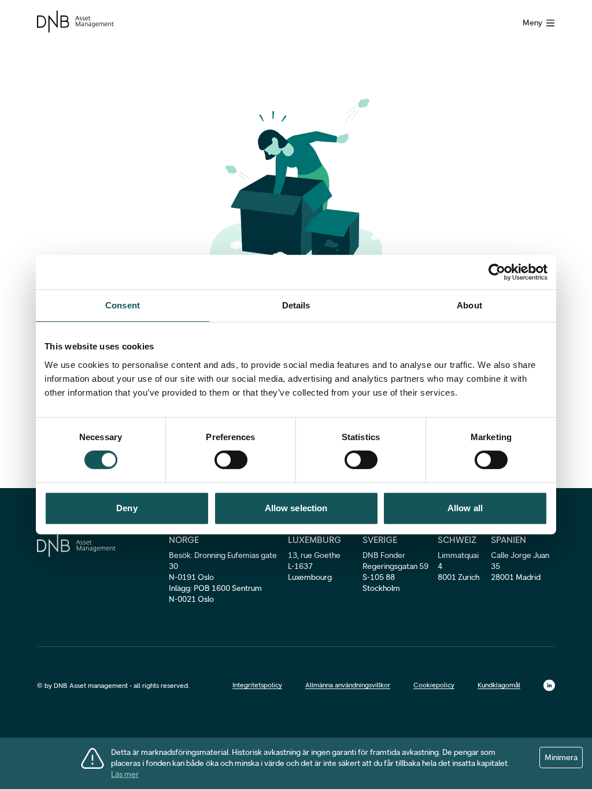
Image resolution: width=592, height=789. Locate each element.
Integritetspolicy (257, 685)
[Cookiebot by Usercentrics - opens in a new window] (496, 272)
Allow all (465, 508)
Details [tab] (296, 305)
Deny (126, 508)
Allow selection (296, 508)
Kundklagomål (499, 685)
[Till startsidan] (75, 21)
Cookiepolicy (433, 685)
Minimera (561, 757)
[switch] (230, 460)
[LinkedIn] (549, 685)
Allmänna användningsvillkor (347, 685)
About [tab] (469, 305)
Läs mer (125, 774)
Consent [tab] (122, 305)
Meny (532, 23)
